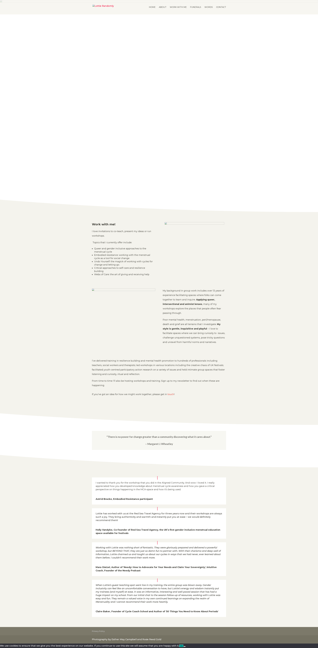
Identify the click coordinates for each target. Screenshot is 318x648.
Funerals (195, 7)
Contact (221, 7)
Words (208, 7)
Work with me (178, 7)
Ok (181, 646)
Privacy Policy (98, 631)
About (162, 7)
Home (152, 7)
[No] (185, 646)
